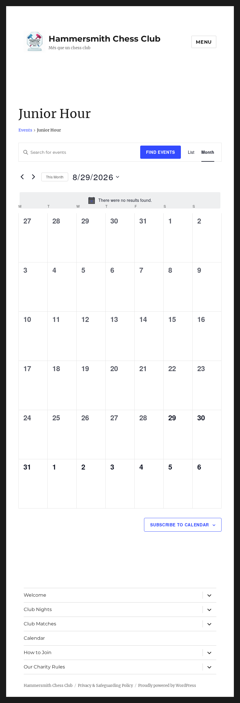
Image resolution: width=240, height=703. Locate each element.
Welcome (35, 595)
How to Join (38, 652)
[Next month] (33, 176)
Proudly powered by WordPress (167, 685)
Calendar (34, 638)
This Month (55, 176)
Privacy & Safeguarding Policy (105, 685)
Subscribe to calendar (179, 525)
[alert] (120, 200)
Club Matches (40, 624)
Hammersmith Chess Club (104, 39)
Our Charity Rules (44, 667)
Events (25, 130)
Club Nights (38, 609)
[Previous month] (21, 176)
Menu (204, 42)
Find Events (160, 152)
